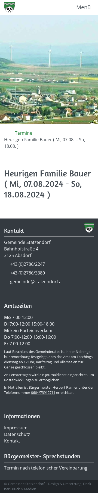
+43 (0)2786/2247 (27, 264)
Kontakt (12, 441)
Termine (23, 133)
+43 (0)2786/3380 (27, 273)
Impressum (15, 428)
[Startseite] (5, 133)
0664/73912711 (43, 392)
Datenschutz (17, 434)
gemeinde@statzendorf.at (36, 282)
